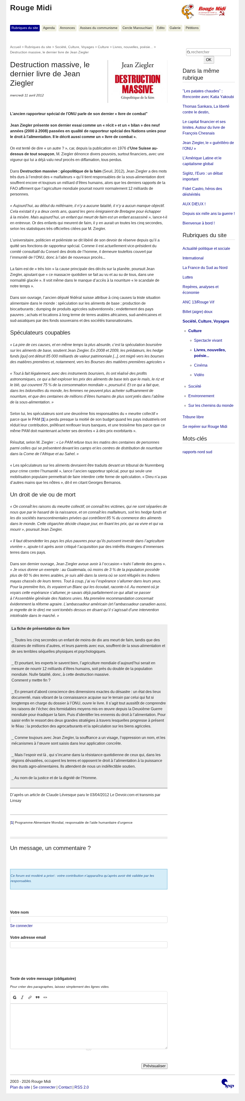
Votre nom (19, 912)
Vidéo (199, 375)
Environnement (201, 396)
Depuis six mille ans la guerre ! (209, 214)
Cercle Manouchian (137, 28)
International (193, 258)
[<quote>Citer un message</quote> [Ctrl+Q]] (37, 997)
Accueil (15, 47)
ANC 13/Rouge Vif (198, 302)
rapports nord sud (197, 452)
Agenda (49, 28)
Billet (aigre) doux (197, 312)
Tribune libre (193, 417)
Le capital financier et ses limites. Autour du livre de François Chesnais (204, 127)
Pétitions (192, 28)
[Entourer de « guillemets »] (45, 997)
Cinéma (200, 365)
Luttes (188, 277)
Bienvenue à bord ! (199, 223)
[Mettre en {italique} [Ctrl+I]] (22, 997)
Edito (161, 28)
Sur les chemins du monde (211, 405)
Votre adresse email (28, 937)
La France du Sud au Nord (205, 268)
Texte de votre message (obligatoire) (43, 979)
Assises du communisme (98, 28)
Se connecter (21, 926)
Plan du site (20, 1087)
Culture (103, 47)
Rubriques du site (24, 28)
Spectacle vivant (208, 340)
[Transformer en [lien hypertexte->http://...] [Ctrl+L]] (30, 997)
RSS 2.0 (81, 1087)
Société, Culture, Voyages (74, 47)
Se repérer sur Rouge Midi (205, 427)
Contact (65, 1087)
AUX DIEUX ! (194, 204)
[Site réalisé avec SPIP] (228, 1084)
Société (194, 386)
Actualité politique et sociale (206, 248)
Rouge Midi (31, 7)
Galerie (175, 28)
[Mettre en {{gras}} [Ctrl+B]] (14, 997)
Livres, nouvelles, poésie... (133, 47)
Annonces (67, 28)
